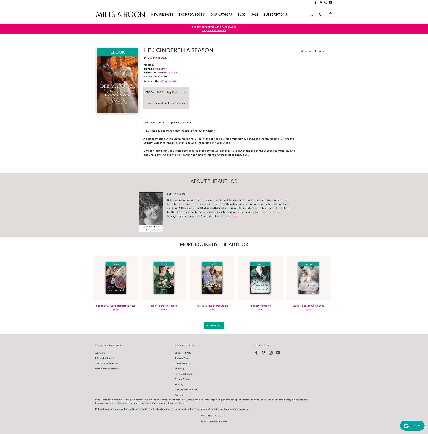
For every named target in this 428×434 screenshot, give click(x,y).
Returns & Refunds (184, 374)
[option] (214, 28)
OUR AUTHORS (221, 14)
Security (179, 384)
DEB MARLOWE (157, 57)
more (235, 216)
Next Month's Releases (107, 368)
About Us (100, 353)
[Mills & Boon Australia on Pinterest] (263, 353)
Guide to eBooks (183, 363)
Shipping (179, 368)
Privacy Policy (182, 379)
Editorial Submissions (106, 358)
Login (148, 103)
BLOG (241, 14)
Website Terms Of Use (186, 389)
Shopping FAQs (183, 353)
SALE (254, 14)
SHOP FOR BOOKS (192, 14)
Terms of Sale (182, 358)
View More (214, 325)
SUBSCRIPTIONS (275, 14)
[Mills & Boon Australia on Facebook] (256, 353)
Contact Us (180, 395)
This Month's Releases (106, 363)
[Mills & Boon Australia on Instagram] (271, 353)
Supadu (224, 421)
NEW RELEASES (162, 14)
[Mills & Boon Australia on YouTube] (278, 353)
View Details (168, 81)
